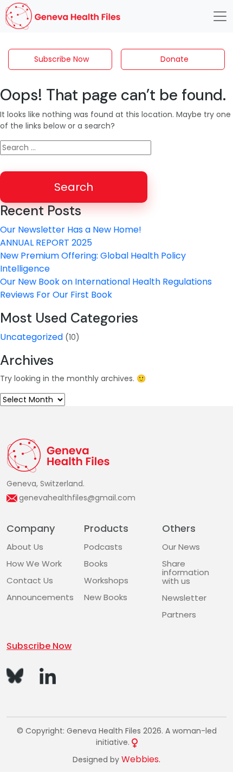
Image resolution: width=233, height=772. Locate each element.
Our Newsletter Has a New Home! (70, 229)
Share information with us (185, 572)
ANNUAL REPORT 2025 (46, 242)
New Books (105, 597)
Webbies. (140, 759)
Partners (179, 614)
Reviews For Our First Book (56, 294)
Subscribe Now (61, 59)
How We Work (34, 563)
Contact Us (30, 580)
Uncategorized (31, 337)
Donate (174, 59)
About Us (25, 546)
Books (96, 563)
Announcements (40, 597)
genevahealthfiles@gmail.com (77, 497)
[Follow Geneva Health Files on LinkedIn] (48, 675)
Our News (181, 546)
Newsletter (184, 597)
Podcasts (103, 546)
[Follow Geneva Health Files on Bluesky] (15, 675)
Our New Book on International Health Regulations (106, 281)
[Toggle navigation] (220, 16)
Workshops (106, 580)
